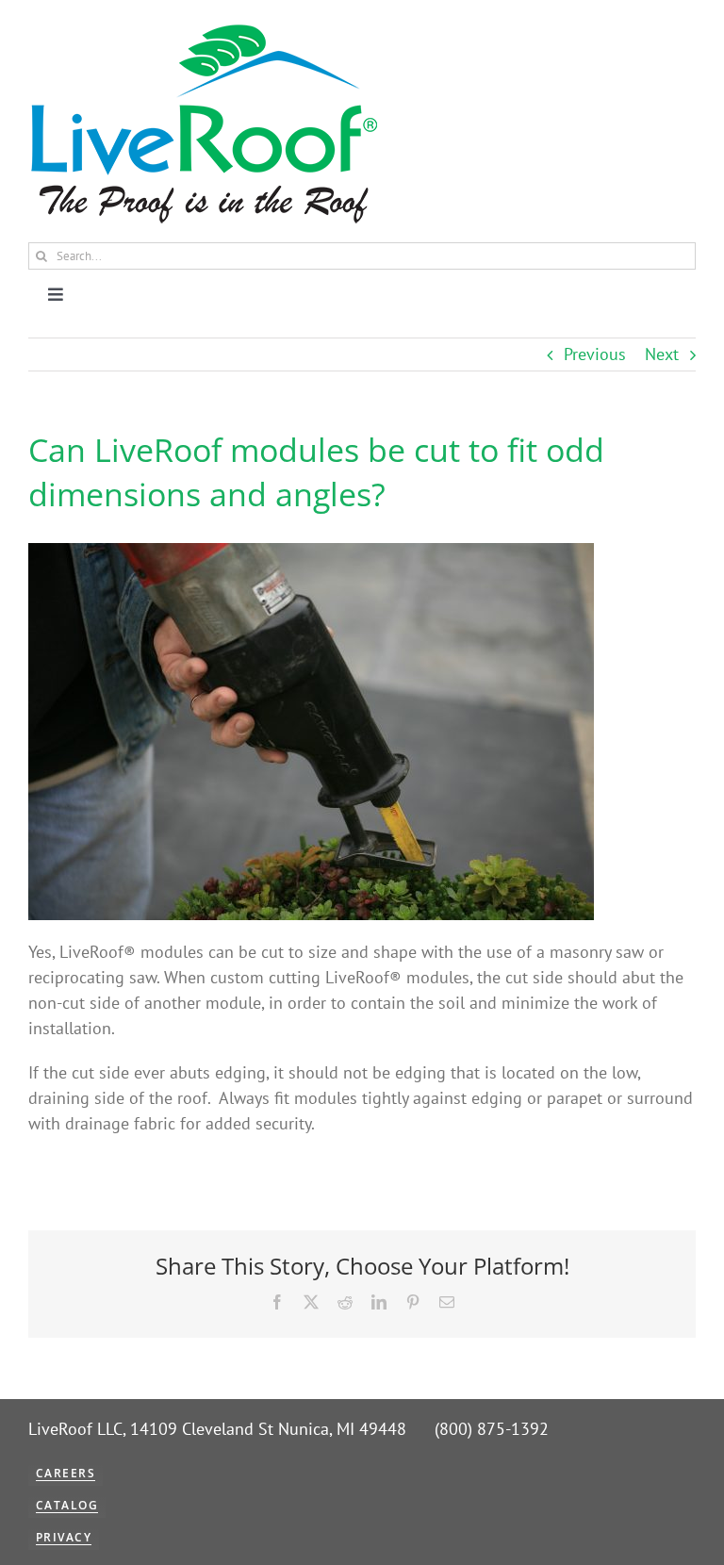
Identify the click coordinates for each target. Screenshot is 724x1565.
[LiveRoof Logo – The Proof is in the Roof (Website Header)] (202, 29)
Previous (595, 354)
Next (662, 354)
